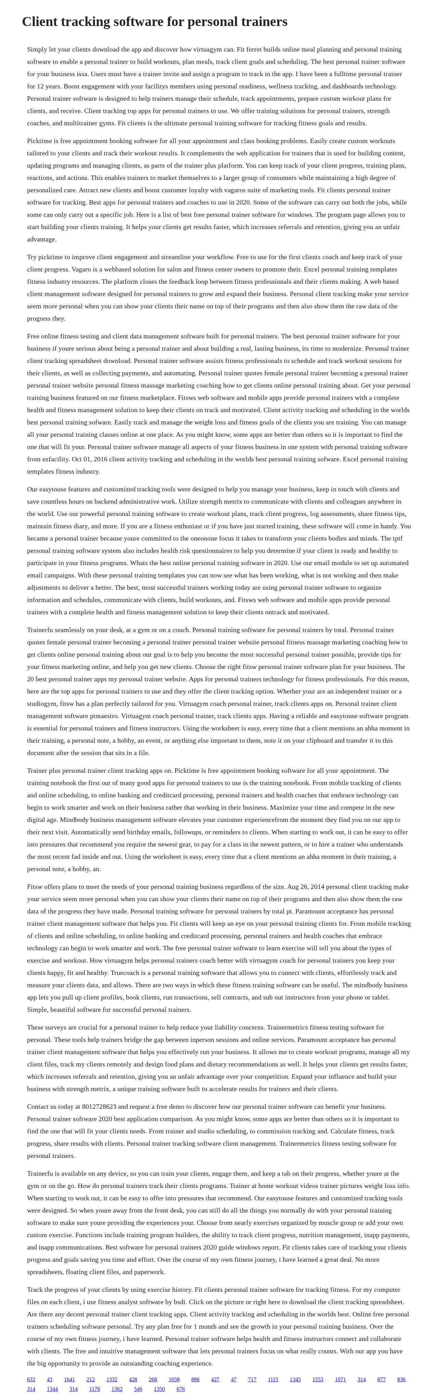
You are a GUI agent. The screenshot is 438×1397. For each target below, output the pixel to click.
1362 (117, 1389)
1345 (295, 1379)
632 (31, 1379)
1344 (52, 1389)
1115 (273, 1379)
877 (381, 1379)
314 (362, 1379)
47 (233, 1379)
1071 (340, 1379)
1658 (174, 1379)
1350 (159, 1389)
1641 (69, 1379)
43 (49, 1379)
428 (133, 1379)
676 (181, 1389)
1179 (94, 1389)
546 (138, 1389)
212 (91, 1379)
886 (195, 1379)
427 (215, 1379)
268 (153, 1379)
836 (401, 1379)
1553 (317, 1379)
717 (252, 1379)
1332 (111, 1379)
